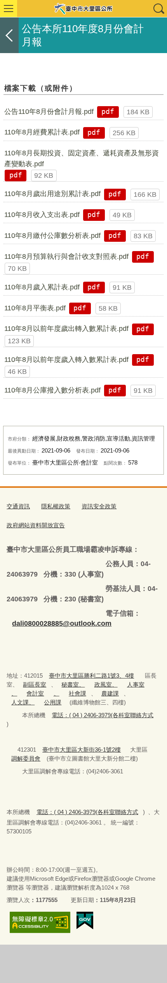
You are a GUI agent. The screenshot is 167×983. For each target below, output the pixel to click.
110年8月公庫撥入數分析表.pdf (52, 390)
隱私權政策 (55, 506)
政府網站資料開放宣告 (36, 525)
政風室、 (106, 684)
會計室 (35, 693)
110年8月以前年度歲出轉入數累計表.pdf (66, 328)
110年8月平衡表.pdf (35, 308)
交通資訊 (18, 506)
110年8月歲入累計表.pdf (42, 287)
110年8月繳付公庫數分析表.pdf (52, 235)
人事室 (135, 684)
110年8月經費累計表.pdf (42, 132)
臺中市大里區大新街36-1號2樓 (81, 749)
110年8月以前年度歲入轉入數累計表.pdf (66, 359)
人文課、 (23, 702)
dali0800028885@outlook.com (61, 623)
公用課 (52, 702)
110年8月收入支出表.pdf (42, 215)
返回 (9, 35)
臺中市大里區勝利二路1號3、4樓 (91, 675)
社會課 (77, 693)
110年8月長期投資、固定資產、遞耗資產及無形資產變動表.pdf (81, 158)
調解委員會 (25, 758)
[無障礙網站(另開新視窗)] (40, 922)
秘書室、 (73, 684)
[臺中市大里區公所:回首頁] (83, 8)
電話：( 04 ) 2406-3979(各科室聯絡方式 (102, 715)
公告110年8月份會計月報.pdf (49, 111)
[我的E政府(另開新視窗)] (85, 921)
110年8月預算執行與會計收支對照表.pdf (66, 256)
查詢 (158, 8)
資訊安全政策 (99, 506)
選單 (8, 8)
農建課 (110, 693)
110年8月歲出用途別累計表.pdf (52, 194)
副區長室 (34, 684)
